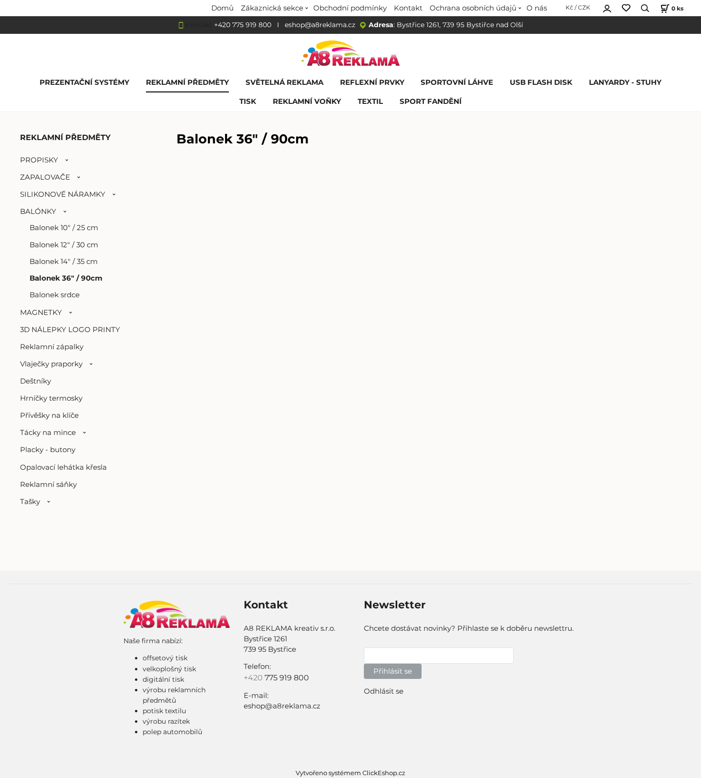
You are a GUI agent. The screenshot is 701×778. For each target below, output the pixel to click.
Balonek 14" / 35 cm (64, 261)
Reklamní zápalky (51, 347)
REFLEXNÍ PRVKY (372, 82)
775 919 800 (287, 677)
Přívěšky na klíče (49, 415)
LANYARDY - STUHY (625, 82)
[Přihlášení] (607, 7)
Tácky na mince (48, 432)
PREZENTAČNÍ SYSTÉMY (84, 82)
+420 (254, 677)
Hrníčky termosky (51, 398)
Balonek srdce (55, 295)
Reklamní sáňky (48, 484)
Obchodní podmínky (350, 8)
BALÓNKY (38, 211)
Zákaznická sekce (272, 8)
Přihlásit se (392, 671)
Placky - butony (47, 449)
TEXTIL (370, 101)
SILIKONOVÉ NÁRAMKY (62, 194)
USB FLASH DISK (541, 82)
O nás (536, 8)
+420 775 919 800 (242, 24)
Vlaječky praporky (51, 364)
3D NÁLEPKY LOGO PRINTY (70, 329)
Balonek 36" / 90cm (66, 278)
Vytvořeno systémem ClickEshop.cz (350, 773)
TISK (247, 101)
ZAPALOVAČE (45, 177)
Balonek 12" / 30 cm (64, 245)
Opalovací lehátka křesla (63, 467)
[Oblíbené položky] (626, 8)
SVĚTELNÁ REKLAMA (284, 82)
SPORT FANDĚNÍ (431, 101)
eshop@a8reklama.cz (320, 24)
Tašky (30, 501)
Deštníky (35, 381)
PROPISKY (39, 160)
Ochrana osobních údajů (473, 8)
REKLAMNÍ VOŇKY (307, 101)
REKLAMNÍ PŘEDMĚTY (187, 82)
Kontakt (408, 8)
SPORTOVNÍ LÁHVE (457, 82)
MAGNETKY (41, 312)
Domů (222, 8)
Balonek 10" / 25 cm (64, 227)
